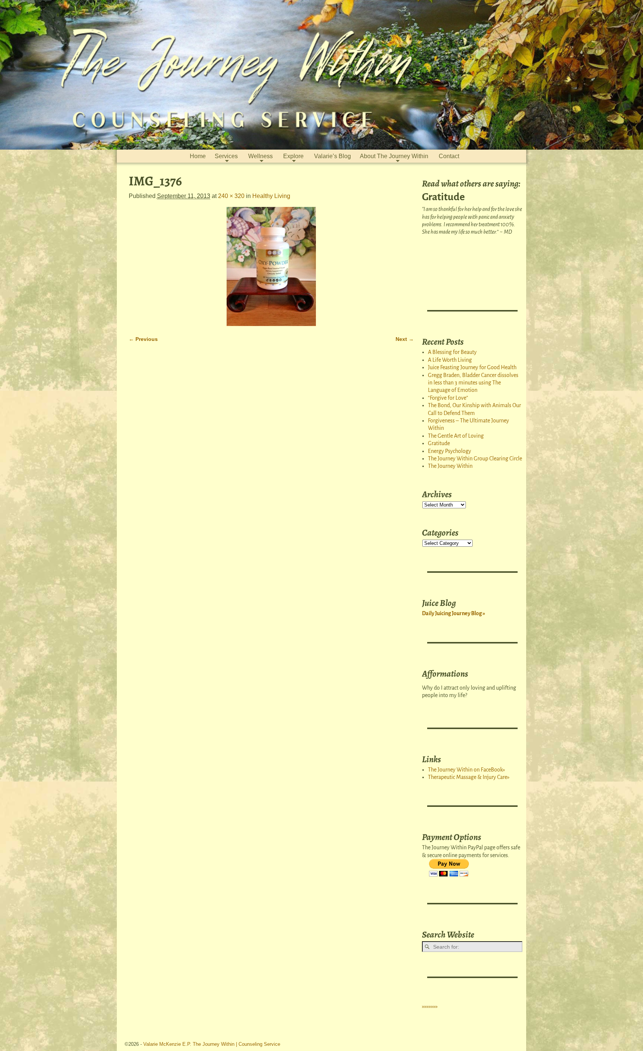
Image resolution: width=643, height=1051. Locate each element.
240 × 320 (231, 196)
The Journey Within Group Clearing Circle (475, 458)
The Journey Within (450, 466)
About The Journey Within (394, 156)
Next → (405, 339)
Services (226, 156)
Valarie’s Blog (332, 156)
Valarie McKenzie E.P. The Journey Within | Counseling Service (211, 1044)
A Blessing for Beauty (452, 352)
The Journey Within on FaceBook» (466, 770)
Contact (449, 156)
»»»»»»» (430, 1006)
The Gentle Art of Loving (456, 436)
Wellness (260, 156)
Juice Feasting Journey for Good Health (472, 367)
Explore (293, 156)
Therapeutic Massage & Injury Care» (468, 777)
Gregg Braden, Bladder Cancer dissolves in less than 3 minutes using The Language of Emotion (473, 382)
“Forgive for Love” (448, 398)
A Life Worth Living (450, 360)
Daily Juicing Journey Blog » (453, 613)
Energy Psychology (449, 451)
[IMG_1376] (271, 266)
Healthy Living (271, 196)
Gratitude (439, 443)
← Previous (143, 339)
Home (198, 156)
